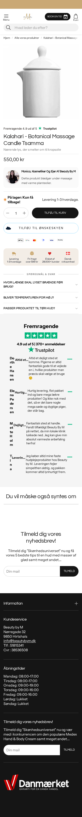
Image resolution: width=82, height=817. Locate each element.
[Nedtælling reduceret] (8, 213)
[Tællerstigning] (24, 213)
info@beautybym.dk (19, 641)
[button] (6, 16)
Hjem (6, 37)
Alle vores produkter (26, 37)
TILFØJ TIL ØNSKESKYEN (41, 228)
